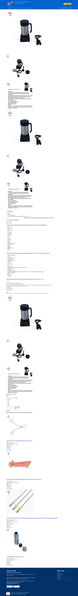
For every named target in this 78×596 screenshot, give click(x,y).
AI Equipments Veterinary (12, 215)
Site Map (58, 579)
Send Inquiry (68, 3)
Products (9, 214)
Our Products (24, 8)
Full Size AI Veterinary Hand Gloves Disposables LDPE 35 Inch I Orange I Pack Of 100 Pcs (23, 479)
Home (8, 213)
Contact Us (30, 8)
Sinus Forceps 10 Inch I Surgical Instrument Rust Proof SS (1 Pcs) (19, 440)
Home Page (9, 8)
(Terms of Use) (27, 592)
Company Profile (16, 8)
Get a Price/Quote (9, 450)
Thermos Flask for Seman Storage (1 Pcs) (14, 556)
